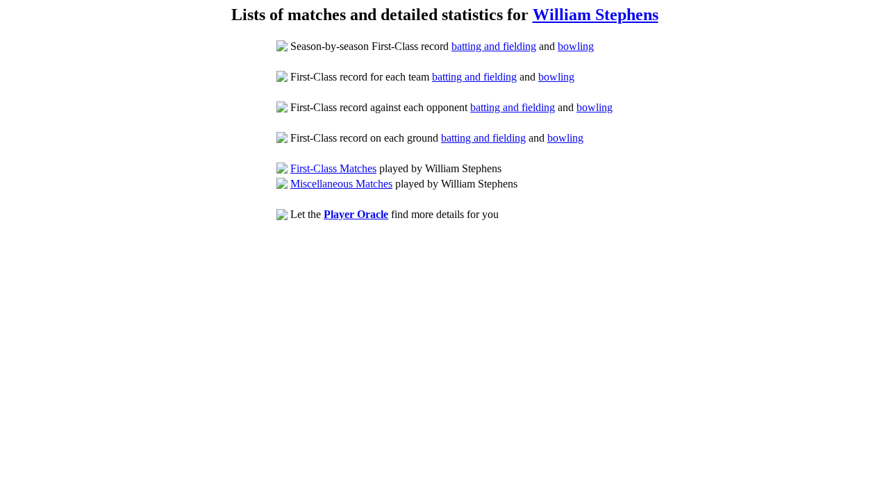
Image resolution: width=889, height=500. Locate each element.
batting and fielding (493, 46)
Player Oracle (356, 214)
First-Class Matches (333, 168)
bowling (576, 46)
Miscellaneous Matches (341, 184)
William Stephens (595, 15)
